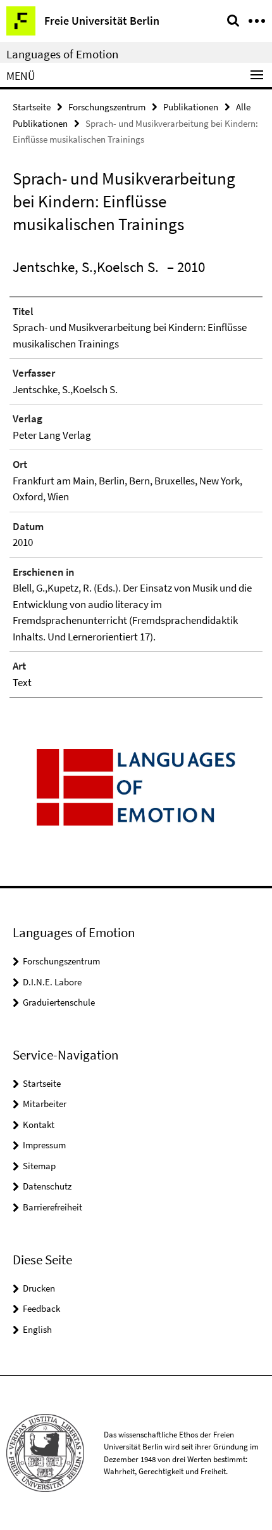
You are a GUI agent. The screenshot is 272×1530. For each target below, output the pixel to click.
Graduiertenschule (59, 1002)
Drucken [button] (39, 1288)
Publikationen (190, 107)
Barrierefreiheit (52, 1207)
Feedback (41, 1308)
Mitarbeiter (44, 1104)
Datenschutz (47, 1186)
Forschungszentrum (106, 107)
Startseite (32, 107)
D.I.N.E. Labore (52, 982)
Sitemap (39, 1166)
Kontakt (38, 1124)
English (37, 1329)
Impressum (44, 1145)
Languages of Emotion (62, 54)
